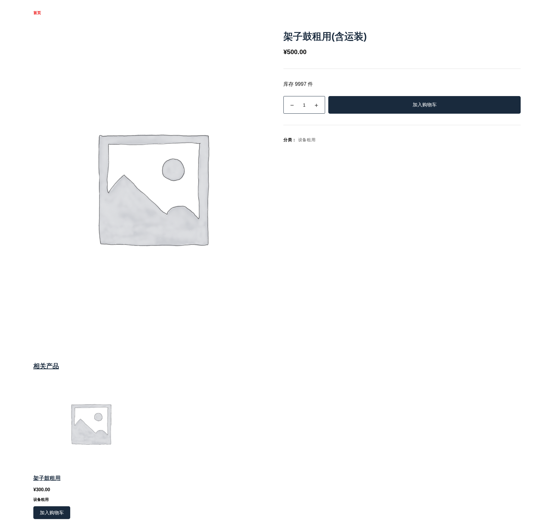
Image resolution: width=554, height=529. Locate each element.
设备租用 (307, 139)
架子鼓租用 (47, 478)
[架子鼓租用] (90, 423)
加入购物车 (425, 104)
